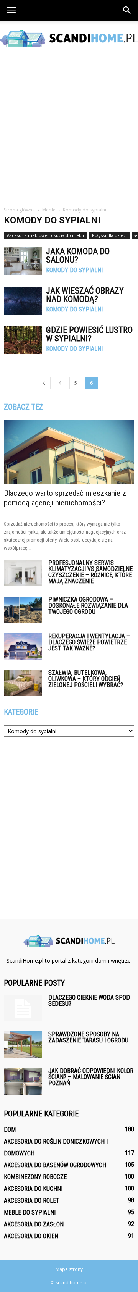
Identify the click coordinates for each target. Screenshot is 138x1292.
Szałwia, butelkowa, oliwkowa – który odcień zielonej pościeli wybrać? (85, 679)
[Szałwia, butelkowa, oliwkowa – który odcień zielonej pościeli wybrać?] (23, 683)
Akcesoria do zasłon (34, 1224)
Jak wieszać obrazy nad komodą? (85, 295)
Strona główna (19, 209)
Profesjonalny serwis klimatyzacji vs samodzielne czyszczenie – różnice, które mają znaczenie (90, 572)
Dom (10, 1129)
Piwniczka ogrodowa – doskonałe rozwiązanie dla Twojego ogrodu (88, 605)
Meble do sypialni (30, 1212)
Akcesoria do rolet (31, 1200)
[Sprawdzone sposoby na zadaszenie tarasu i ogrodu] (23, 1044)
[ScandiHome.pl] (69, 38)
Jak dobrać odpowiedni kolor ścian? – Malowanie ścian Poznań (90, 1077)
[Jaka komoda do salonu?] (23, 261)
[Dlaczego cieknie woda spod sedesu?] (23, 1008)
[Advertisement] (69, 128)
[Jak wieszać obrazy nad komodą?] (23, 301)
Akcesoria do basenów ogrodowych (55, 1165)
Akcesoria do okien (31, 1236)
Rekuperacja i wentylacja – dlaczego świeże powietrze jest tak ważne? (89, 642)
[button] (127, 10)
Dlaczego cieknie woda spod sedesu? (89, 1000)
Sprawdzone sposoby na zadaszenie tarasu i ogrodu (88, 1037)
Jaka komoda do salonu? (78, 256)
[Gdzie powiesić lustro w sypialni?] (23, 340)
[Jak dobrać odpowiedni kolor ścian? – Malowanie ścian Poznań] (23, 1081)
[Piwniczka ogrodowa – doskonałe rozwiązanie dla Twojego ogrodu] (23, 610)
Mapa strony (69, 1269)
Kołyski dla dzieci (109, 235)
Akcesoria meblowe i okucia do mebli (45, 235)
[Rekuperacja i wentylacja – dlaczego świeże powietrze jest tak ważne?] (23, 646)
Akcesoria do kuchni (33, 1188)
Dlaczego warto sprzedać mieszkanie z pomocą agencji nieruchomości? (65, 498)
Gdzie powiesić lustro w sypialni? (89, 334)
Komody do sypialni (74, 270)
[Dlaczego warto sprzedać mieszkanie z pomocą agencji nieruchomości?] (69, 452)
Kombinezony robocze (35, 1177)
